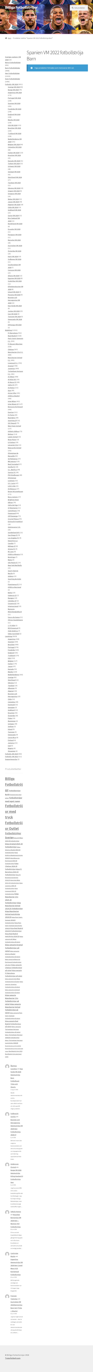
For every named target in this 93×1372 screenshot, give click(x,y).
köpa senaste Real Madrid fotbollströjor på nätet (13, 1024)
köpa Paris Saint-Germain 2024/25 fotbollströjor (14, 920)
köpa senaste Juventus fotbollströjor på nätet (14, 984)
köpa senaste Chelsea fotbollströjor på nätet (13, 968)
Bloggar (59, 20)
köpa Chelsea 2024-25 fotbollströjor (11, 866)
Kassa (24, 20)
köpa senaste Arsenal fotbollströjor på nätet (14, 948)
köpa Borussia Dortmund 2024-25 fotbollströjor (12, 860)
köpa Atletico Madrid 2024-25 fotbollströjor (12, 849)
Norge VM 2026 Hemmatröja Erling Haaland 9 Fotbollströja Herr (17, 1176)
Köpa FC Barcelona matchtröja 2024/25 (13, 877)
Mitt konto (35, 20)
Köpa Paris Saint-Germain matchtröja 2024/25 (13, 925)
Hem (7, 20)
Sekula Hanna (16, 1212)
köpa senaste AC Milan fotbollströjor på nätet (14, 939)
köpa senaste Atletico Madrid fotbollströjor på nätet (12, 954)
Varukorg (48, 20)
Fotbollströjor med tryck (14, 811)
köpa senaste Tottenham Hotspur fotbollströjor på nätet (13, 1029)
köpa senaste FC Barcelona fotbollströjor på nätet (13, 973)
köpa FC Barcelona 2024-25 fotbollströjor (13, 872)
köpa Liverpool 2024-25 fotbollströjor (11, 891)
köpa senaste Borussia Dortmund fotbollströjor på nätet (13, 962)
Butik (15, 20)
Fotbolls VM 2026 (27, 29)
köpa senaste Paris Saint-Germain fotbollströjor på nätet (13, 1015)
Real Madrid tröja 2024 (15, 1051)
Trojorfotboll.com (12, 1358)
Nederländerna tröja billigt (13, 1046)
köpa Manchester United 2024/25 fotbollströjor (14, 906)
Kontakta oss (10, 29)
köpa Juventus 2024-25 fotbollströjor (14, 885)
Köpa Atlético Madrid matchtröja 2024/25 (14, 855)
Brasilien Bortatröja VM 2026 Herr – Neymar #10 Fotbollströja (16, 1221)
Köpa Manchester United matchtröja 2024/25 (12, 914)
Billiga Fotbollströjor (21, 7)
